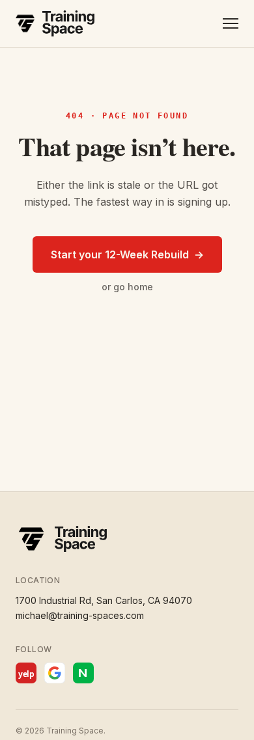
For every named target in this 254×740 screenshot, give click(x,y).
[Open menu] (231, 23)
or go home (127, 286)
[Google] (54, 673)
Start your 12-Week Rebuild (127, 254)
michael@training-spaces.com (80, 615)
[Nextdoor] (83, 673)
